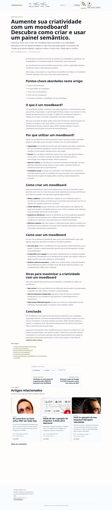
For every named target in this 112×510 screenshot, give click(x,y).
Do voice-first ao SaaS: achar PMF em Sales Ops (25, 419)
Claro (89, 7)
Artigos (35, 3)
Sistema (98, 7)
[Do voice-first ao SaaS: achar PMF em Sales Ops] (25, 405)
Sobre (42, 6)
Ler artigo (16, 439)
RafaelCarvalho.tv (17, 5)
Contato (47, 6)
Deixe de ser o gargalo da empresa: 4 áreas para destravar (55, 420)
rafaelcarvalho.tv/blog (34, 340)
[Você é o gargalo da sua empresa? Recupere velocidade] (86, 405)
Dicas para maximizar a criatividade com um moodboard (30, 356)
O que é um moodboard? (21, 348)
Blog (30, 3)
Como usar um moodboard (22, 354)
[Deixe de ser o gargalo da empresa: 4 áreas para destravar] (56, 405)
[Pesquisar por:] (67, 5)
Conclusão (17, 358)
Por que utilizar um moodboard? (23, 350)
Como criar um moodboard (22, 352)
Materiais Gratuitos (34, 6)
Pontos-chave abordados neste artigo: (25, 346)
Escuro (93, 7)
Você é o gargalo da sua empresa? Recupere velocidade (85, 419)
